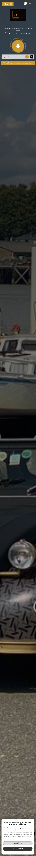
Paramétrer (18, 843)
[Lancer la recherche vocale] (18, 46)
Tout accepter (17, 849)
